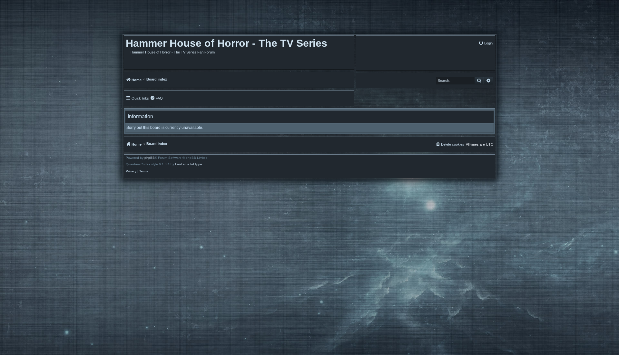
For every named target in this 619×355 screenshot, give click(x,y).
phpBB (149, 157)
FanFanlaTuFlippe (188, 164)
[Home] (159, 18)
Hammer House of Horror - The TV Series (226, 43)
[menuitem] (485, 43)
